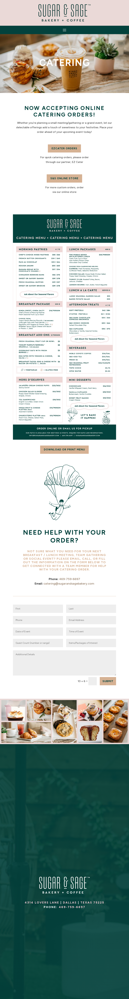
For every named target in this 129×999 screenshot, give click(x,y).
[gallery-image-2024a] (90, 719)
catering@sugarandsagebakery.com (69, 583)
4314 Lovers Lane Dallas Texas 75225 (64, 902)
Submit (107, 681)
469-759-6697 (69, 579)
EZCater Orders (64, 148)
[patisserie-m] (115, 741)
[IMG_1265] (90, 741)
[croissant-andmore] (26, 741)
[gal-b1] (39, 719)
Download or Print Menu (64, 449)
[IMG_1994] (13, 719)
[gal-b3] (64, 741)
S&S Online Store (64, 178)
